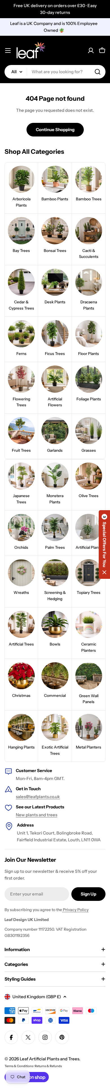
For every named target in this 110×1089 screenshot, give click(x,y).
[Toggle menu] (8, 50)
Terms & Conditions (19, 1066)
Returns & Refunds (48, 1066)
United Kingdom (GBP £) (36, 996)
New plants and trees (36, 814)
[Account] (90, 50)
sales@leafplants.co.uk (38, 796)
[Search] (97, 71)
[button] (104, 544)
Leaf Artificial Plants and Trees (49, 1058)
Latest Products (48, 807)
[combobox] (55, 72)
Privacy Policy (75, 909)
